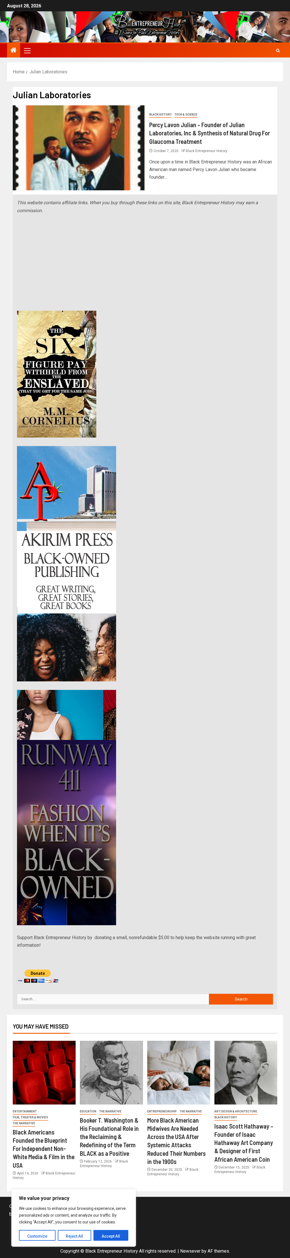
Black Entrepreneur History (206, 151)
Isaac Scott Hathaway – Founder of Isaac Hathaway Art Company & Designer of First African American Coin (243, 1142)
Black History (160, 114)
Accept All (111, 1236)
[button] (27, 50)
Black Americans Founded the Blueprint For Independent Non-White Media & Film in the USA (43, 1148)
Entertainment (25, 1111)
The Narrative (24, 1123)
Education (88, 1111)
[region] (73, 1218)
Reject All (74, 1236)
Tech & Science (185, 114)
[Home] (13, 51)
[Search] (278, 50)
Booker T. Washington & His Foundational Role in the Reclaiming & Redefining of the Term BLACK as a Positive (109, 1136)
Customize (37, 1236)
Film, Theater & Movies (30, 1117)
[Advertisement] (145, 262)
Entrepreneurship (162, 1111)
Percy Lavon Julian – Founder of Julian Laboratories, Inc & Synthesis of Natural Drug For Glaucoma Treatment (209, 133)
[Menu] (27, 50)
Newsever (190, 1251)
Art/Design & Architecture (235, 1111)
